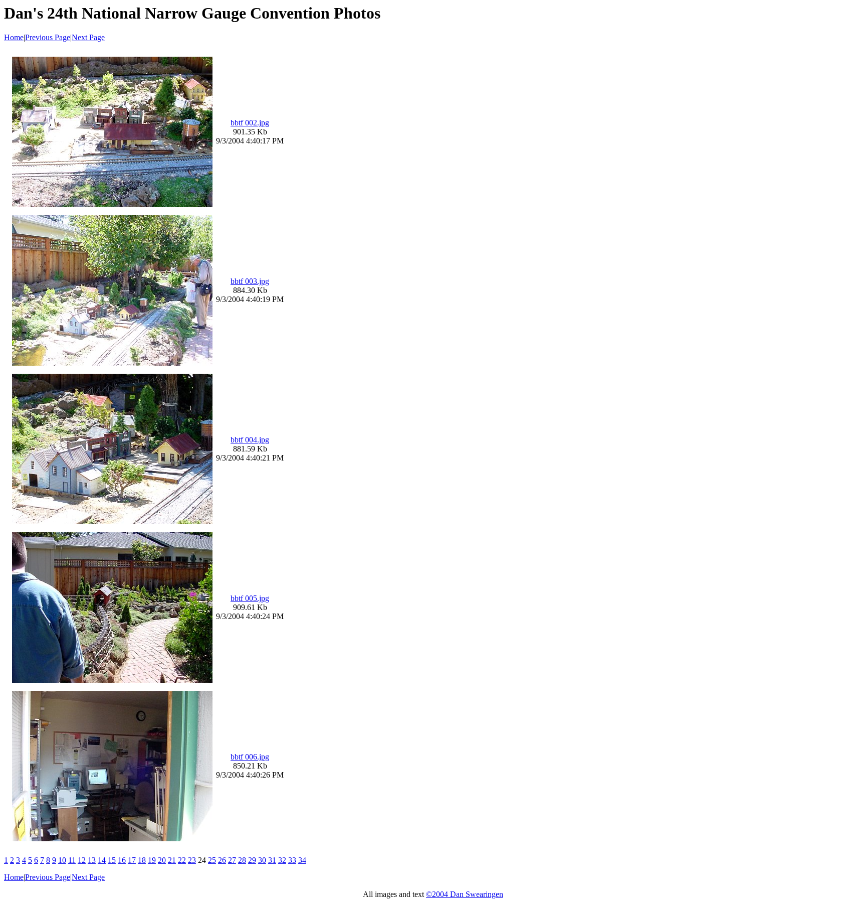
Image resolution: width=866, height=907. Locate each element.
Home (14, 37)
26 (222, 860)
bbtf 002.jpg (250, 122)
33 (292, 860)
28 (242, 860)
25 (212, 860)
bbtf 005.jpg (250, 598)
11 (72, 860)
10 (62, 860)
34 (302, 860)
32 (282, 860)
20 (162, 860)
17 (132, 860)
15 (112, 860)
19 (152, 860)
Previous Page (47, 37)
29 (252, 860)
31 (272, 860)
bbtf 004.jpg (250, 439)
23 (192, 860)
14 (102, 860)
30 (262, 860)
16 (122, 860)
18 (142, 860)
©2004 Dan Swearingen (464, 894)
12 (82, 860)
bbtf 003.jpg (250, 281)
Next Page (88, 37)
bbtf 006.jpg (250, 756)
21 (172, 860)
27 (232, 860)
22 (182, 860)
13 (92, 860)
